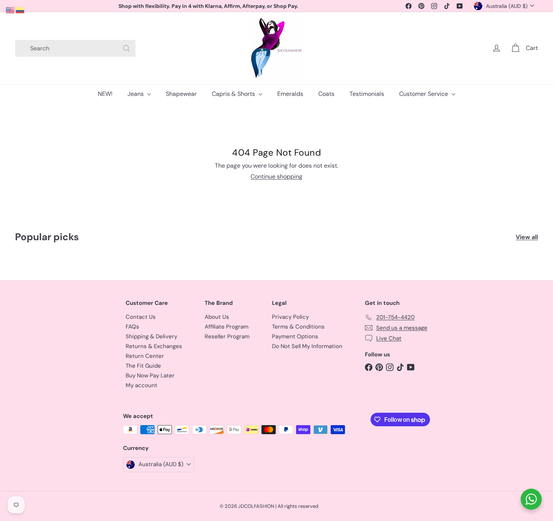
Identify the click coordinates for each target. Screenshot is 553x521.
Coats (326, 94)
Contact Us (141, 317)
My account (141, 385)
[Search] (126, 48)
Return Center (145, 356)
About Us (217, 317)
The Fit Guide (143, 366)
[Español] (20, 10)
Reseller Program (227, 336)
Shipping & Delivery (151, 336)
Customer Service (424, 94)
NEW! (105, 94)
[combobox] (75, 48)
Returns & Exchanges (154, 346)
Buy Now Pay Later (150, 375)
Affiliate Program (226, 326)
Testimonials (366, 94)
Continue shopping (276, 176)
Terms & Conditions (298, 326)
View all (527, 237)
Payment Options (295, 336)
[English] (10, 10)
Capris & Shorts (234, 94)
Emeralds (290, 94)
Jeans (136, 94)
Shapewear (181, 94)
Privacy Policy (290, 317)
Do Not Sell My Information (307, 346)
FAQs (132, 326)
